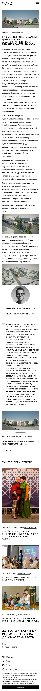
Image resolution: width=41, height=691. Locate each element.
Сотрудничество (10, 647)
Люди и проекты (30, 527)
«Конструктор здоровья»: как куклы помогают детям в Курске (20, 619)
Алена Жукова (18, 527)
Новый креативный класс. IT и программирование (19, 578)
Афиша (19, 33)
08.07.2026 (6, 527)
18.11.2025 (5, 614)
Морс (13, 32)
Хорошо (20, 687)
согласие (25, 679)
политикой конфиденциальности (23, 683)
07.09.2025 (6, 573)
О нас (5, 644)
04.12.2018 (6, 32)
